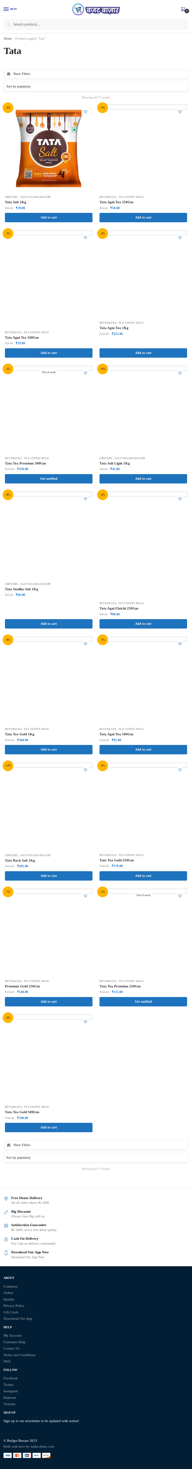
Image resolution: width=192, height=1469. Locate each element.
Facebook (11, 1378)
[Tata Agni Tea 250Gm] (143, 148)
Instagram (11, 1391)
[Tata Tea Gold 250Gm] (143, 807)
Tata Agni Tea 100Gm (22, 337)
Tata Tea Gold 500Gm (22, 1112)
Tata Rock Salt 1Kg (20, 860)
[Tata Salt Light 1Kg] (143, 410)
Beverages (108, 197)
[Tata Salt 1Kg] (48, 148)
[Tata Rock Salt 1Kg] (48, 807)
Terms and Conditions (20, 1355)
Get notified (48, 478)
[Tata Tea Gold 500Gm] (48, 1058)
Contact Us (12, 1348)
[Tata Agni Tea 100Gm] (48, 279)
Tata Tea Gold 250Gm (117, 860)
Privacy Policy (14, 1306)
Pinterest (10, 1398)
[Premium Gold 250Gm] (48, 933)
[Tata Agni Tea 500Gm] (143, 681)
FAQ (7, 1361)
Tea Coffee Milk (131, 197)
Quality (9, 1299)
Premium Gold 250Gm (22, 986)
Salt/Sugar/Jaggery (35, 197)
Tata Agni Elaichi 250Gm (119, 608)
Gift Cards (11, 1312)
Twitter (9, 1385)
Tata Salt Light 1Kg (115, 463)
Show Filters (21, 74)
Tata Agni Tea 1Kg (114, 328)
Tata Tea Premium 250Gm (120, 986)
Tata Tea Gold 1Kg (19, 734)
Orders (8, 1293)
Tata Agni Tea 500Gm (116, 734)
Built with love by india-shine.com (29, 1446)
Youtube (10, 1404)
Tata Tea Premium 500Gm (25, 463)
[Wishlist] (85, 111)
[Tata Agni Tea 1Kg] (143, 274)
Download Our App (18, 1318)
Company (11, 1286)
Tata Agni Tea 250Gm (116, 202)
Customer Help (15, 1342)
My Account (13, 1335)
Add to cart (49, 217)
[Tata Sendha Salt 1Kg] (48, 535)
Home (8, 38)
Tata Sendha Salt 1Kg (21, 589)
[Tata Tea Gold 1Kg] (48, 681)
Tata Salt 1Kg (15, 202)
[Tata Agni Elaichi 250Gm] (143, 545)
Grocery (11, 197)
